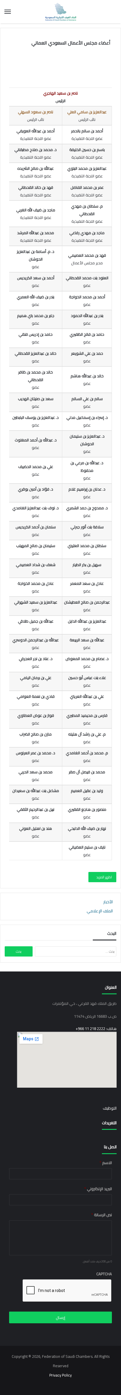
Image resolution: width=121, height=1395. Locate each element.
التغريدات (109, 1123)
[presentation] (67, 1290)
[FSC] (60, 11)
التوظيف (110, 1108)
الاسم (106, 1162)
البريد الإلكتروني (98, 1188)
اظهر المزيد (103, 877)
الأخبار (108, 902)
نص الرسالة (101, 1214)
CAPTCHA (104, 1273)
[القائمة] (7, 11)
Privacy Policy (60, 1375)
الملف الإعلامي (100, 911)
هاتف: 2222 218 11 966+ (96, 1028)
